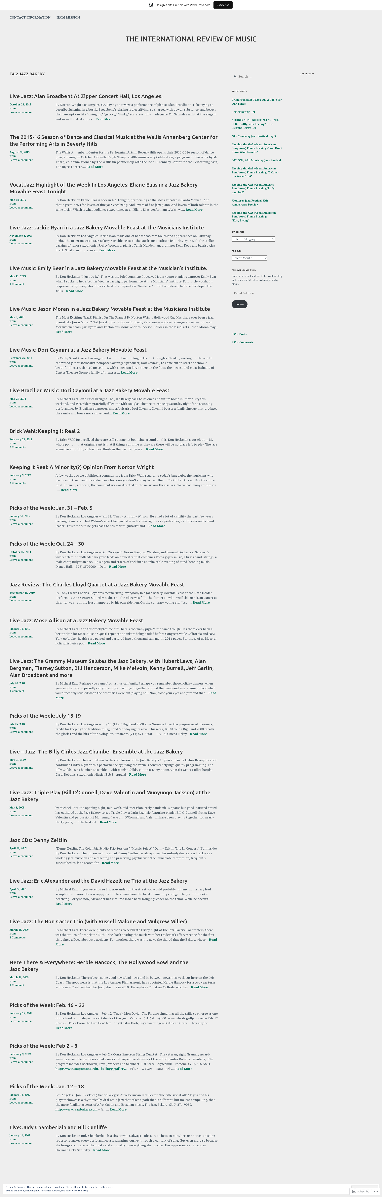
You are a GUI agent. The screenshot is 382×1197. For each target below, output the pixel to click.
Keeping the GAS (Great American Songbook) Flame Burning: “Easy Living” (254, 216)
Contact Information (30, 17)
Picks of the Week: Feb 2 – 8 (43, 1046)
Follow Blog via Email (244, 270)
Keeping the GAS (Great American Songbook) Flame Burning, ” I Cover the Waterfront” (255, 172)
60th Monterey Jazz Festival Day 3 (254, 136)
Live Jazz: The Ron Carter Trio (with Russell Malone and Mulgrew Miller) (98, 921)
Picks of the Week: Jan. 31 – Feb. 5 (51, 508)
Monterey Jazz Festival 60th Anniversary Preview (250, 202)
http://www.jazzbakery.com (76, 1109)
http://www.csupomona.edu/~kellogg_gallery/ (91, 1068)
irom (13, 108)
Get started (223, 4)
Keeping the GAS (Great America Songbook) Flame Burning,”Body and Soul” (253, 188)
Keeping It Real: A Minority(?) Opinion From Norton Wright (82, 467)
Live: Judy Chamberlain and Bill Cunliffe (58, 1127)
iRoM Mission (68, 17)
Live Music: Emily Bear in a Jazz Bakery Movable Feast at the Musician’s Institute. (108, 268)
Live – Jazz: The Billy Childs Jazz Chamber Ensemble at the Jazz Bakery (96, 751)
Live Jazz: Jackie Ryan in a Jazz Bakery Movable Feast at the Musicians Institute (107, 227)
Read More (104, 119)
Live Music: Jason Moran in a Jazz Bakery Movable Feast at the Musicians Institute (110, 309)
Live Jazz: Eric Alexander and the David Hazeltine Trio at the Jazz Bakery (98, 881)
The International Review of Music (191, 39)
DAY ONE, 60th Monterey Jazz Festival (256, 160)
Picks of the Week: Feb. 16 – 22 (47, 1005)
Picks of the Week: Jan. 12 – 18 (47, 1086)
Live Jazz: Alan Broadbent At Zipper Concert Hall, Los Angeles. (86, 96)
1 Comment (17, 284)
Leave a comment (21, 112)
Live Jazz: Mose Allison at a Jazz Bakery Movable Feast (76, 620)
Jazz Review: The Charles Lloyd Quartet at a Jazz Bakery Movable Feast (97, 584)
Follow (240, 304)
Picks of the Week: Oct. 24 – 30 (47, 544)
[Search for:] (256, 76)
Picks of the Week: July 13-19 (45, 716)
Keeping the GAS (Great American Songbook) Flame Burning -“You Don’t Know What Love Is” (257, 148)
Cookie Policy (80, 1190)
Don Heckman (307, 74)
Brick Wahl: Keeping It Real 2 (45, 431)
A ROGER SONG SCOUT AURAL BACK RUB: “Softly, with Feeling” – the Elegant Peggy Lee (255, 124)
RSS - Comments (242, 342)
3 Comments (18, 447)
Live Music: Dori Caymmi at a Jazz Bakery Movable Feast (78, 350)
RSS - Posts (239, 334)
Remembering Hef (243, 112)
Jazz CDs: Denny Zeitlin (38, 840)
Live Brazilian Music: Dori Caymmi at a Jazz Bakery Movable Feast (90, 390)
